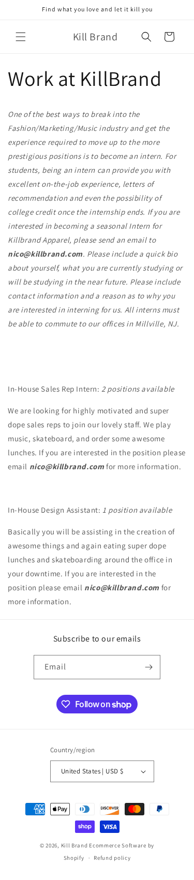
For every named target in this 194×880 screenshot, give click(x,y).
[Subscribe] (148, 667)
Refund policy (112, 857)
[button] (20, 36)
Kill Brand (74, 845)
